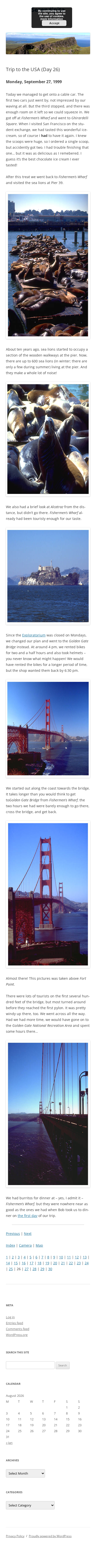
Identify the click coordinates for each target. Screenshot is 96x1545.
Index (10, 1245)
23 (79, 1263)
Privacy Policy (15, 1536)
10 (61, 1257)
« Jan (9, 1442)
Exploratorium (34, 635)
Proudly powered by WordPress (50, 1536)
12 (77, 1257)
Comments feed (17, 1329)
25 (11, 1269)
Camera (25, 1245)
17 (31, 1263)
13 (85, 1257)
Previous (13, 1233)
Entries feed (14, 1323)
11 (69, 1257)
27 (27, 1269)
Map (39, 1245)
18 (39, 1263)
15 (16, 1263)
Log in (10, 1317)
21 (63, 1263)
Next (28, 1233)
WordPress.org (17, 1335)
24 (87, 1263)
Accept (54, 23)
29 (42, 1269)
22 (71, 1263)
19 (47, 1263)
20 (55, 1263)
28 (34, 1269)
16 (24, 1263)
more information (51, 19)
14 (8, 1263)
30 (50, 1269)
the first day (27, 1215)
